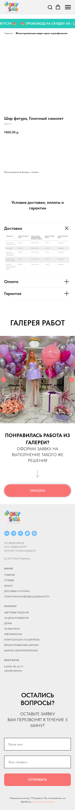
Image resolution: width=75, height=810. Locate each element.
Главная (8, 33)
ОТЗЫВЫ (9, 580)
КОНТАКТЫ (11, 660)
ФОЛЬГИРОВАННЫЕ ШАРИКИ (21, 645)
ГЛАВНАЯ (9, 574)
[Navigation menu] (68, 7)
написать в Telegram (37, 157)
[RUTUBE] (20, 533)
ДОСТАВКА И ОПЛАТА (17, 591)
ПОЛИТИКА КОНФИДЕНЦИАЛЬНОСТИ (26, 596)
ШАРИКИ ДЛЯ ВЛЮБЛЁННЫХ (21, 650)
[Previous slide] (3, 379)
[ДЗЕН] (27, 533)
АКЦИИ (8, 585)
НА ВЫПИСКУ (12, 628)
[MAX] (34, 533)
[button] (50, 7)
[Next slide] (71, 379)
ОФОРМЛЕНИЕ (13, 634)
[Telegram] (13, 533)
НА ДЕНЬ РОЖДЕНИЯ (16, 617)
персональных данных (43, 801)
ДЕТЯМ (8, 623)
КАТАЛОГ (10, 606)
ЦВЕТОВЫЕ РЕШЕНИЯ (16, 612)
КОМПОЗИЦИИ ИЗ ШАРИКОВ (21, 639)
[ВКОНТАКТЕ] (6, 533)
